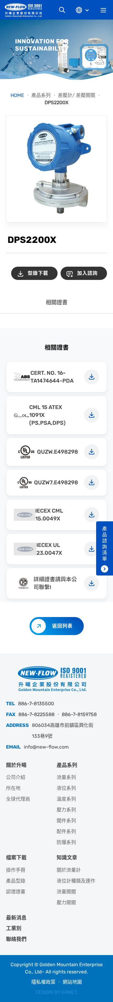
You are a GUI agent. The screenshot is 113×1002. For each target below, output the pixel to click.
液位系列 (66, 788)
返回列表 (62, 626)
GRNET (69, 992)
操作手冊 (15, 870)
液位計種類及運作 (76, 881)
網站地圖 (72, 982)
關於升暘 (16, 765)
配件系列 (66, 831)
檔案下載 (16, 858)
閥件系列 (66, 821)
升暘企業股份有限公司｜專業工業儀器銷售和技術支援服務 (26, 10)
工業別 (13, 928)
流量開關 (66, 892)
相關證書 (56, 302)
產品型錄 (15, 881)
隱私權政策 (43, 982)
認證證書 (15, 892)
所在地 (13, 788)
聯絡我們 (16, 939)
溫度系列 (66, 799)
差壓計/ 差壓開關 (76, 95)
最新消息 (16, 918)
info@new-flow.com (46, 747)
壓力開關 (66, 902)
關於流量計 (69, 870)
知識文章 (67, 858)
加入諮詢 (87, 273)
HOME (17, 95)
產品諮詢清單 (104, 544)
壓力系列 (66, 810)
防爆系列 (66, 842)
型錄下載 (38, 273)
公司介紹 (15, 777)
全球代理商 (18, 799)
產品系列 (41, 95)
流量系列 (66, 777)
